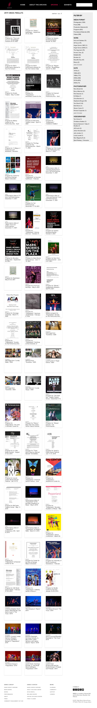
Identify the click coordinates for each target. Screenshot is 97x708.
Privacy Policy (87, 702)
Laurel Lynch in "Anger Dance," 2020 (52, 361)
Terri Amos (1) (78, 119)
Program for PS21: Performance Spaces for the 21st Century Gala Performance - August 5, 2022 (33, 69)
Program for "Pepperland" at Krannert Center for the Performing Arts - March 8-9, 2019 (12, 563)
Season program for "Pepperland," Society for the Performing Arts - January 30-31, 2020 (53, 315)
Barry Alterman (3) (79, 91)
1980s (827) (77, 73)
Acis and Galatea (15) (80, 40)
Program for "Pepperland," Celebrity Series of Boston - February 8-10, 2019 (32, 590)
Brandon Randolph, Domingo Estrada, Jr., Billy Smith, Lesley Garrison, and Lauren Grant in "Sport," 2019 (32, 639)
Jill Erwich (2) (77, 128)
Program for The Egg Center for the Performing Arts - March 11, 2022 (32, 145)
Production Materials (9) (81, 27)
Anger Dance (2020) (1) (80, 47)
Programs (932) (78, 29)
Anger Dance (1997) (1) (80, 45)
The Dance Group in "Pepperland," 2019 (11, 664)
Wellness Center (32, 694)
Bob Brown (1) (78, 105)
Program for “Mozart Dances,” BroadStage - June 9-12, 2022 (53, 67)
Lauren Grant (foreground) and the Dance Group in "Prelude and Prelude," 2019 (53, 666)
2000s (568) (77, 78)
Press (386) (77, 24)
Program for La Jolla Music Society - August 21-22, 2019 (12, 452)
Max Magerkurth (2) (79, 138)
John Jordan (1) (78, 133)
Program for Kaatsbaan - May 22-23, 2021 (12, 278)
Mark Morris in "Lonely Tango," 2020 (32, 388)
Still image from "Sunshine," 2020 (51, 333)
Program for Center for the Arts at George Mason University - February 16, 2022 (12, 178)
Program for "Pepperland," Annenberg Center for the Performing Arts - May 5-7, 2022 (33, 96)
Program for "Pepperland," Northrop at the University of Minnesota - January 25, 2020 (32, 344)
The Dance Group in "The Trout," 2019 (53, 609)
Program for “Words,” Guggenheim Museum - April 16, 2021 (53, 287)
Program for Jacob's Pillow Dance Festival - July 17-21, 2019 (53, 452)
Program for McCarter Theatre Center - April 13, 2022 (33, 122)
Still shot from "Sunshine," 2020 (30, 361)
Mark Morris (8, 689)
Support (52, 691)
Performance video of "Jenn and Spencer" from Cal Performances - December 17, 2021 (53, 198)
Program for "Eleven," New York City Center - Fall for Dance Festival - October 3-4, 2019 (32, 425)
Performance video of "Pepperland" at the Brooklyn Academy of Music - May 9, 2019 (32, 502)
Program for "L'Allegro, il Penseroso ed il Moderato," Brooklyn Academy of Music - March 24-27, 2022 (12, 151)
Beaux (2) (76, 62)
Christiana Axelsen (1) (80, 121)
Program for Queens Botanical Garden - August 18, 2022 (52, 39)
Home (22, 5)
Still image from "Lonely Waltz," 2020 (12, 361)
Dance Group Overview (10, 687)
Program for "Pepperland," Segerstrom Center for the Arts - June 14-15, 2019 (53, 481)
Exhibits (68, 5)
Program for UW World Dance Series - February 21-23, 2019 (12, 589)
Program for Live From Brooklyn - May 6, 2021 (32, 286)
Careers (52, 694)
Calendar (53, 687)
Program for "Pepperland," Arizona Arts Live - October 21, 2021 (32, 233)
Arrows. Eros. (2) (78, 52)
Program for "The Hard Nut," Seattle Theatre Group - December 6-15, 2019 (53, 398)
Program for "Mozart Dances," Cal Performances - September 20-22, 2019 (53, 425)
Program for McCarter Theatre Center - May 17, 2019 (12, 507)
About (6, 696)
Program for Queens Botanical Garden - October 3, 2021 (52, 232)
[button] (91, 4)
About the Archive (38, 5)
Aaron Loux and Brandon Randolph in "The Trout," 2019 (53, 638)
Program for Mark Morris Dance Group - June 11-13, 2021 (33, 259)
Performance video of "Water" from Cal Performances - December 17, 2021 (11, 225)
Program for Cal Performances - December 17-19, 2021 (32, 204)
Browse (54, 5)
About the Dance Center (34, 689)
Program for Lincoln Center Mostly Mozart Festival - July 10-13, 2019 (12, 480)
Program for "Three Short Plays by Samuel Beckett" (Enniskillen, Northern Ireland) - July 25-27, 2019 (32, 454)
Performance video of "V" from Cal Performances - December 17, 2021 (13, 197)
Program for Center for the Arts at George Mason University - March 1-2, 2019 (32, 563)
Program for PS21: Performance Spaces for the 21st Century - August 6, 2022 (12, 68)
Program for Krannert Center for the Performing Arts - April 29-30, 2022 (52, 95)
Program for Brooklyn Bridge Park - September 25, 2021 (13, 259)
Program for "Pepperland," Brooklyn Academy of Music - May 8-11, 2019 (53, 508)
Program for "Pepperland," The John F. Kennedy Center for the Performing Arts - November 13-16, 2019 (12, 426)
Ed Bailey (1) (77, 96)
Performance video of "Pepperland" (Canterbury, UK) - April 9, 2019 (12, 530)
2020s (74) (77, 83)
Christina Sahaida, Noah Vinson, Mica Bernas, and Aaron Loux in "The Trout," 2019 (13, 611)
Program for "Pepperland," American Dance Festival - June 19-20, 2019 (32, 480)
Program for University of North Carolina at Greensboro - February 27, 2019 (53, 563)
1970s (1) (76, 70)
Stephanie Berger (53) (80, 101)
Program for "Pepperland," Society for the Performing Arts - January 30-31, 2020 (12, 343)
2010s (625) (77, 80)
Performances (8, 694)
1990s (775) (77, 75)
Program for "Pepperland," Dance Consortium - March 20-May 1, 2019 (53, 535)
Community (53, 689)
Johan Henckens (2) (79, 130)
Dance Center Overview (34, 687)
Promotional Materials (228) (82, 32)
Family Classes (31, 698)
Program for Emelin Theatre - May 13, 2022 (12, 94)
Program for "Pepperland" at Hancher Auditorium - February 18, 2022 (33, 178)
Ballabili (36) (77, 55)
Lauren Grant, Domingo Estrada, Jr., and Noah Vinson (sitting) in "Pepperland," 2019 (32, 666)
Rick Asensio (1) (78, 93)
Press (5, 698)
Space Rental (31, 691)
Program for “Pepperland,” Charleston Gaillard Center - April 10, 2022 (52, 123)
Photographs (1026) (79, 22)
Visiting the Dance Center (34, 696)
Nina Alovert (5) (78, 89)
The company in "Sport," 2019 (33, 609)
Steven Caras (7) (78, 108)
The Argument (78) (79, 50)
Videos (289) (77, 34)
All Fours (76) (77, 43)
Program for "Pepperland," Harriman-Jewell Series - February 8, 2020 (33, 314)
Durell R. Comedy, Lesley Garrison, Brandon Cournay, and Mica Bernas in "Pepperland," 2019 (13, 639)
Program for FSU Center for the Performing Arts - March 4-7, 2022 (53, 149)
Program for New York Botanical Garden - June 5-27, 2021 (53, 259)
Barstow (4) (77, 57)
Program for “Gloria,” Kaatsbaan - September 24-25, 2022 (32, 32)
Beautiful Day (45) (79, 59)
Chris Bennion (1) (79, 98)
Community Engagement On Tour (13, 701)
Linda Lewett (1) (78, 135)
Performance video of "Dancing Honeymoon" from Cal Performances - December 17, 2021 (53, 170)
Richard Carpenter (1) (80, 110)
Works (6, 691)
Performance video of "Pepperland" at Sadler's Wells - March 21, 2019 (33, 529)
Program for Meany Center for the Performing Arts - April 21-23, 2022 (12, 123)
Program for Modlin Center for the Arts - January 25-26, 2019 (52, 589)
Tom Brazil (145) (78, 103)
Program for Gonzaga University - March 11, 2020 (12, 314)
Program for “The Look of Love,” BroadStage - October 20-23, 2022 (12, 39)
